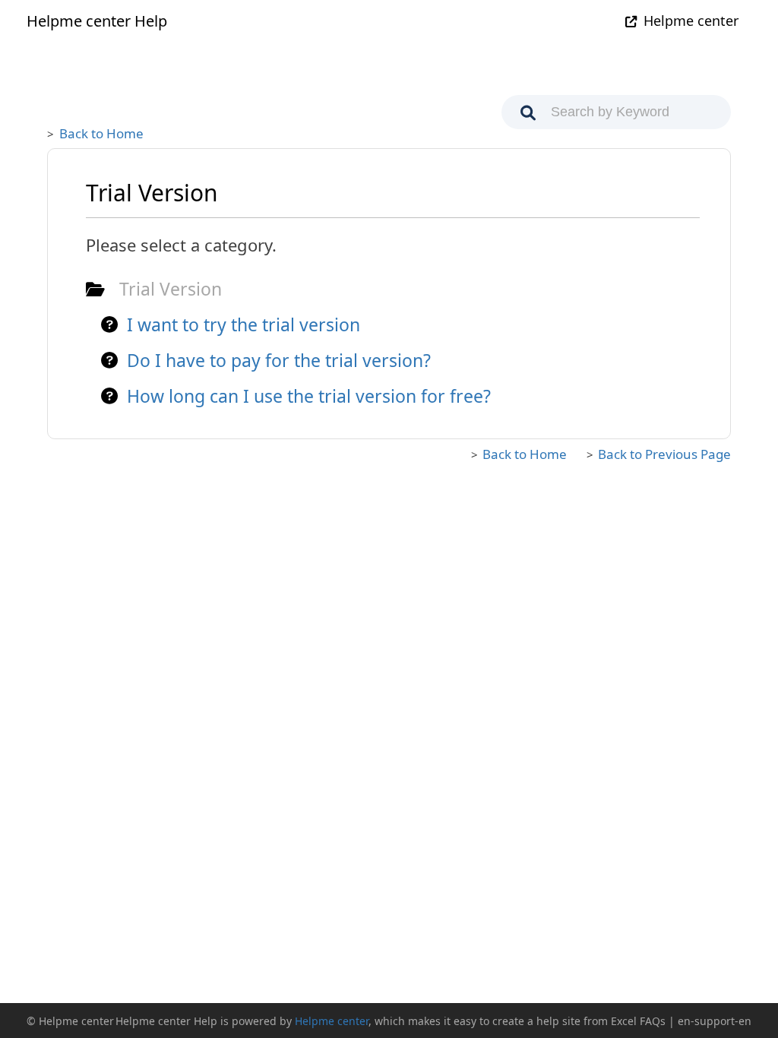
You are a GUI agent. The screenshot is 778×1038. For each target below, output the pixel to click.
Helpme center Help (97, 21)
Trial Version (170, 289)
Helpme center (691, 20)
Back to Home (101, 133)
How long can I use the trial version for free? (309, 396)
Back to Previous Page (664, 454)
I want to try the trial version (243, 324)
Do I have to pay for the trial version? (279, 360)
